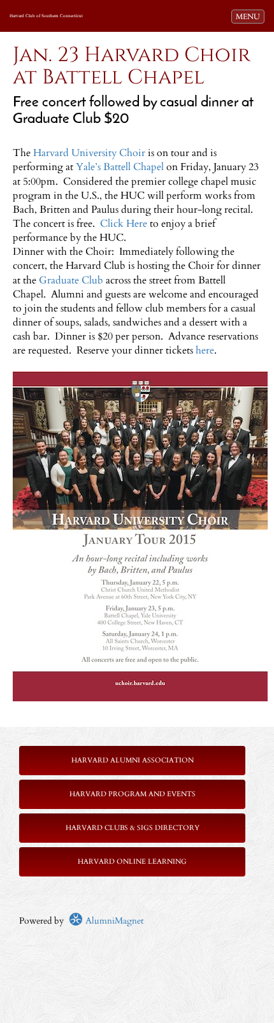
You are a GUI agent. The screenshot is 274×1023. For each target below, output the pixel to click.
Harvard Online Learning (132, 861)
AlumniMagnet (113, 921)
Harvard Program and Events (132, 794)
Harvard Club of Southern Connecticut (46, 15)
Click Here (123, 224)
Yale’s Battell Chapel (120, 167)
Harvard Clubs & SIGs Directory (132, 828)
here (205, 350)
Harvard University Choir (89, 153)
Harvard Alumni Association (132, 760)
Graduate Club (71, 280)
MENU (249, 16)
